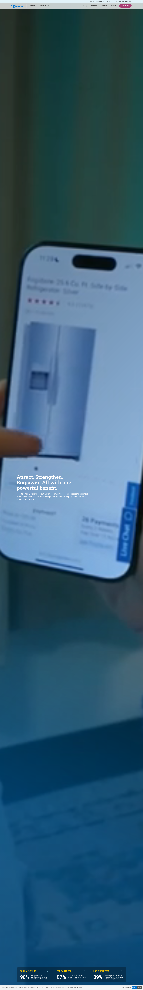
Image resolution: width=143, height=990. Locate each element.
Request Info (125, 5)
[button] (36, 6)
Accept (134, 987)
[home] (17, 6)
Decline (139, 987)
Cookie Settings (126, 987)
